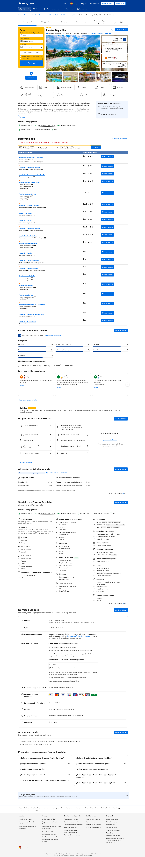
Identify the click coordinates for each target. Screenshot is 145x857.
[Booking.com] (26, 3)
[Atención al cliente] (77, 3)
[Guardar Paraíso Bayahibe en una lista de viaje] (112, 29)
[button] (31, 53)
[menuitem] (24, 9)
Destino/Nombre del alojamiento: (30, 33)
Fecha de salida (24, 44)
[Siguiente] (125, 54)
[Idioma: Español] (71, 3)
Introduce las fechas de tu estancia (78, 636)
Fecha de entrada (24, 38)
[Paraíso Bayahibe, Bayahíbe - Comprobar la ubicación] (47, 33)
